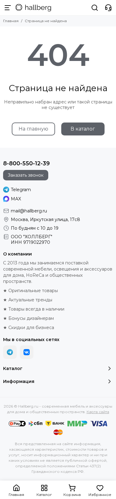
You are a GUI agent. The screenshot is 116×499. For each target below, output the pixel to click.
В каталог (83, 129)
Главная (11, 20)
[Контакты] (108, 7)
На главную (33, 129)
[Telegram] (10, 352)
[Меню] (7, 7)
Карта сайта (98, 411)
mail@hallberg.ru (29, 211)
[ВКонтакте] (26, 352)
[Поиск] (94, 7)
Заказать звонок (26, 175)
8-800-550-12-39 (26, 163)
